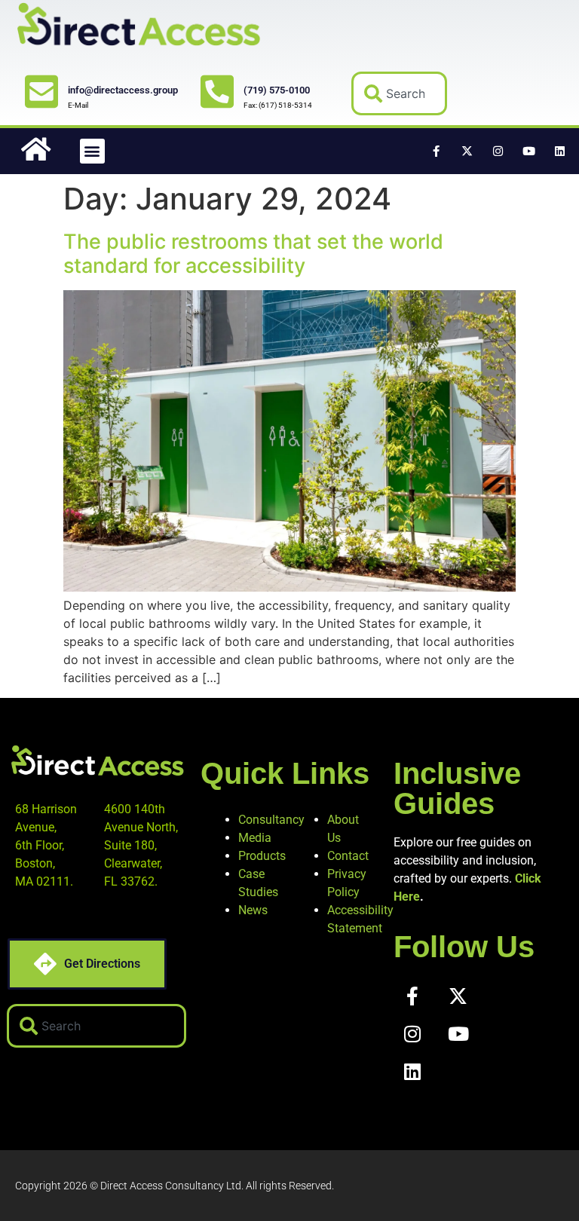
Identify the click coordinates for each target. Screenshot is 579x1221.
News (253, 910)
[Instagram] (498, 150)
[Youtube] (529, 150)
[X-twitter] (467, 150)
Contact (348, 856)
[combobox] (399, 93)
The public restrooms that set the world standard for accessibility (253, 253)
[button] (92, 151)
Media (254, 838)
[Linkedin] (560, 150)
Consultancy (271, 819)
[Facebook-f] (436, 150)
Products (262, 856)
